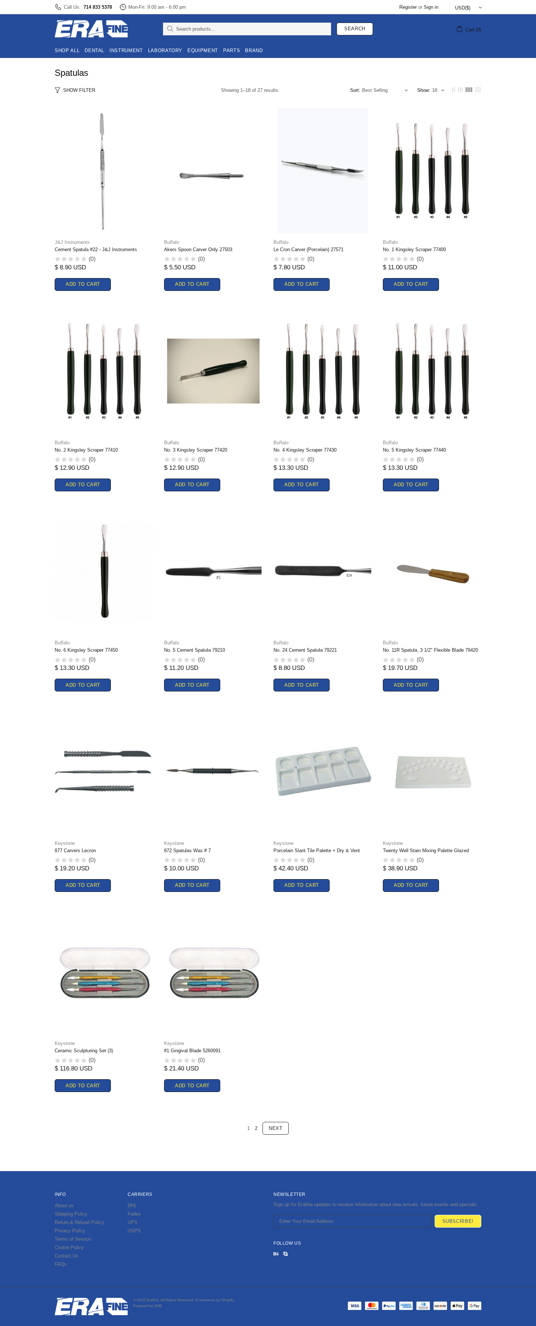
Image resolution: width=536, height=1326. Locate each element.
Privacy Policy (70, 1230)
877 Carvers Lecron (75, 850)
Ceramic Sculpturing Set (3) (84, 1050)
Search (354, 28)
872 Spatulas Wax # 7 (187, 850)
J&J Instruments (72, 242)
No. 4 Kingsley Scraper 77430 (305, 450)
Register (408, 7)
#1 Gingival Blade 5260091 (192, 1050)
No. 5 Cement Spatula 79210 (194, 650)
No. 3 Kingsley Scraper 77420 (195, 450)
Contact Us (66, 1256)
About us (64, 1205)
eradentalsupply (91, 29)
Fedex (134, 1214)
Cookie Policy (69, 1247)
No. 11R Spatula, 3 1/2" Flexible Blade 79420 (430, 650)
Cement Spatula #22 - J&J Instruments (96, 249)
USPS (134, 1230)
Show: (423, 90)
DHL (132, 1205)
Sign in (431, 7)
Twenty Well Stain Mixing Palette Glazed (426, 850)
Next (276, 1128)
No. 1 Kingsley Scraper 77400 (414, 249)
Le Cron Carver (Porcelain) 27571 (308, 249)
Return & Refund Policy (79, 1222)
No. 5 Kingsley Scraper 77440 (414, 450)
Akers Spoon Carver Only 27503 (198, 249)
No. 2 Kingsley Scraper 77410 (86, 450)
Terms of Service (73, 1239)
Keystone (65, 843)
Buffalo (171, 242)
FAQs (61, 1264)
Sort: (355, 90)
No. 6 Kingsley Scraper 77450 (86, 650)
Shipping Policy (71, 1214)
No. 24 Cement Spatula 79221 (305, 650)
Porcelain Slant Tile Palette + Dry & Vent (316, 850)
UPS (132, 1222)
